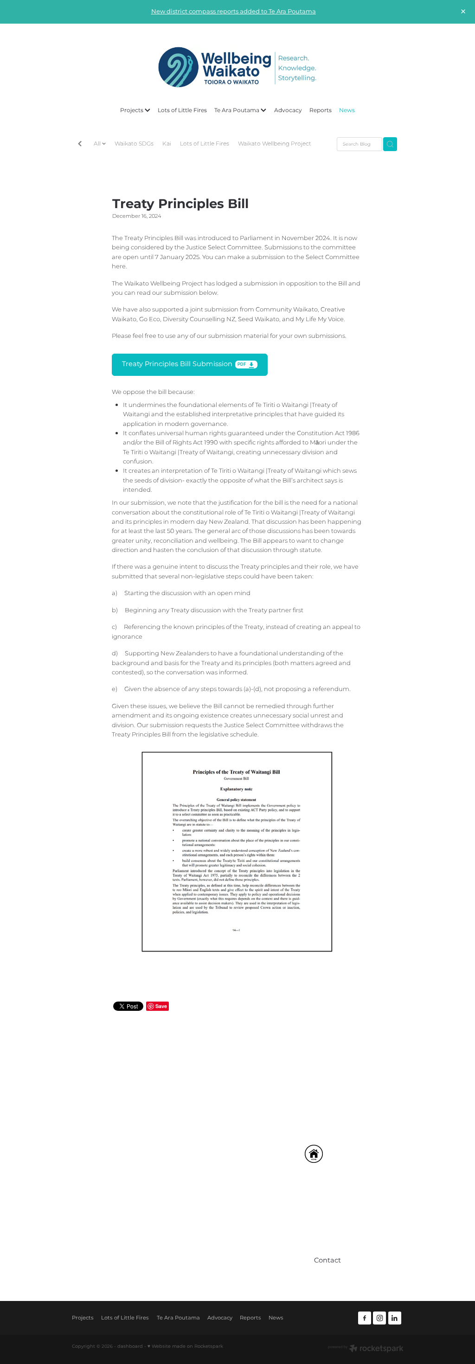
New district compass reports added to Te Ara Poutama (233, 12)
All (98, 143)
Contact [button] (327, 1260)
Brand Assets (209, 1243)
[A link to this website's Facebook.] (364, 1318)
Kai (166, 144)
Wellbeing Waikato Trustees (232, 1220)
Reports (320, 110)
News (347, 110)
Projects (132, 110)
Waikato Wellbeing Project (274, 144)
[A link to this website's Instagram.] (379, 1318)
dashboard (130, 1346)
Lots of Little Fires (182, 110)
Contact (201, 1266)
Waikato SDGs (134, 144)
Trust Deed (206, 1232)
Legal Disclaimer (215, 1254)
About (199, 1197)
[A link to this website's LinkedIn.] (394, 1318)
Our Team (204, 1208)
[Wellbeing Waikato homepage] (237, 67)
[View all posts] (80, 144)
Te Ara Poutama (237, 110)
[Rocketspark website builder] (366, 1349)
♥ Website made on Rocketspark (185, 1346)
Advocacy (288, 110)
